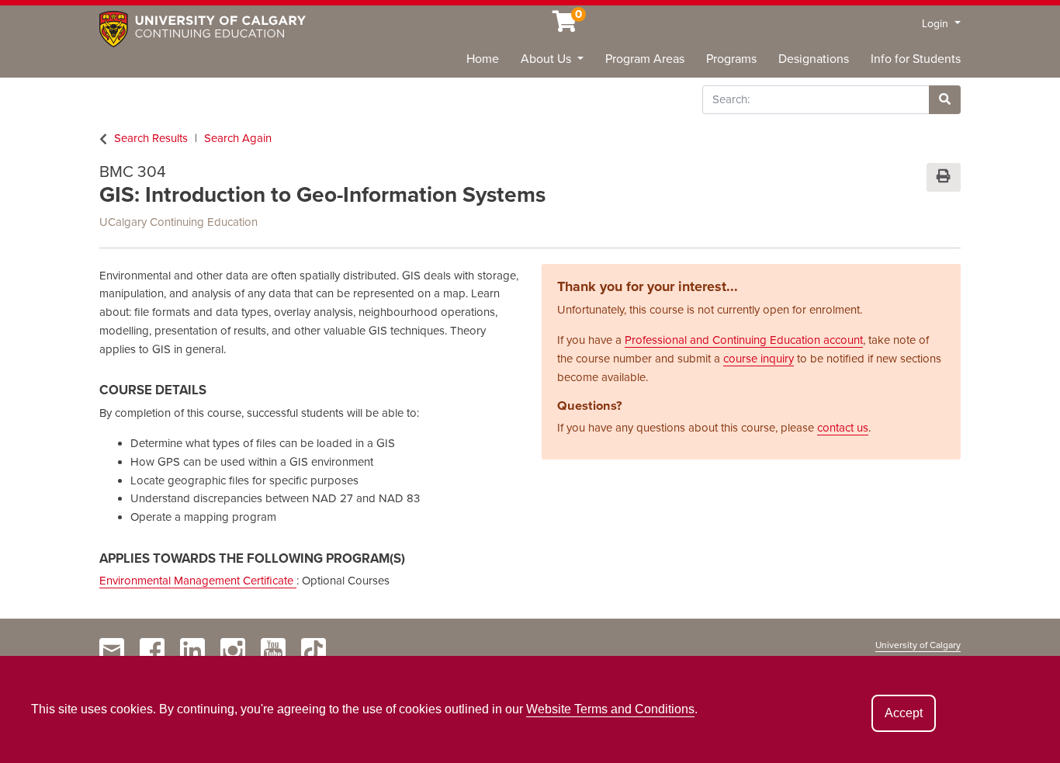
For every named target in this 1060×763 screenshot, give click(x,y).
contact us (842, 428)
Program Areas (644, 59)
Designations (813, 59)
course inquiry (758, 359)
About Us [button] (547, 59)
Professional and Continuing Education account (744, 340)
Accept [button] (904, 713)
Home (482, 59)
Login (936, 23)
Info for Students (916, 59)
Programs (731, 59)
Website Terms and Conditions (610, 709)
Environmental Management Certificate (197, 581)
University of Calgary (918, 645)
